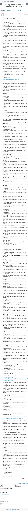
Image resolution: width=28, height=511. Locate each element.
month (18, 10)
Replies (9, 10)
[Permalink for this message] (27, 478)
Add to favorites (5, 494)
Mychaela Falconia (9, 13)
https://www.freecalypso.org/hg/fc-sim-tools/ (13, 418)
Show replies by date (23, 483)
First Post (3, 10)
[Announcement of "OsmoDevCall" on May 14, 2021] (1, 4)
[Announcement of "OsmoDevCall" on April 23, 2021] (27, 4)
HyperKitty (13, 509)
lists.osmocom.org (9, 1)
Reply (4, 479)
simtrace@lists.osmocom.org (6, 488)
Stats (14, 10)
